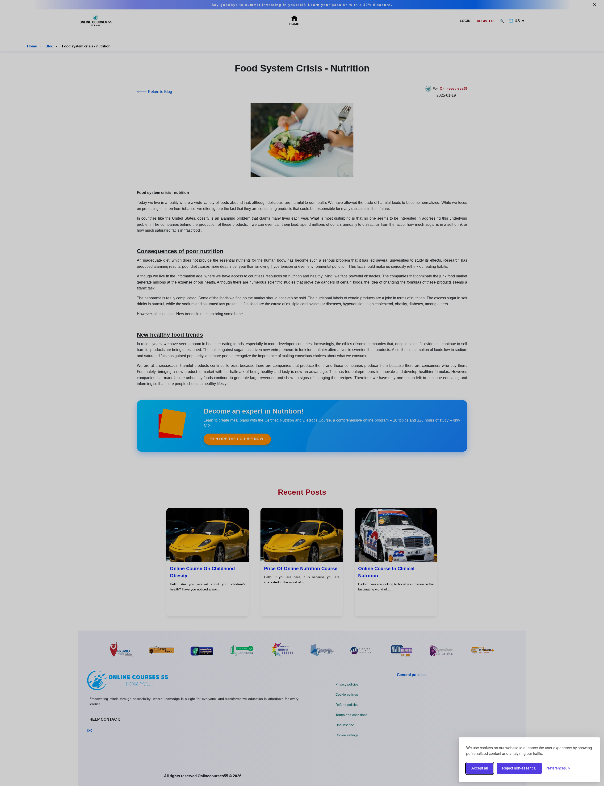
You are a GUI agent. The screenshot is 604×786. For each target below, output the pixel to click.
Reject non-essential (519, 768)
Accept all (479, 768)
